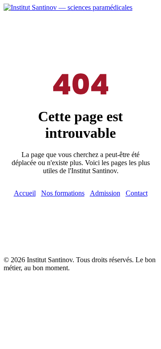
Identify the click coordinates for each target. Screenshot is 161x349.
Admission (105, 193)
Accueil (25, 193)
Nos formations (63, 193)
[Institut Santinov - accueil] (68, 7)
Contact (137, 193)
